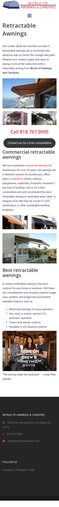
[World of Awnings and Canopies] (29, 4)
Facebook (8, 470)
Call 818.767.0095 (29, 132)
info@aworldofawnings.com (23, 441)
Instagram (21, 470)
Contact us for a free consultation (29, 143)
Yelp (32, 470)
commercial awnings (36, 165)
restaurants (16, 178)
